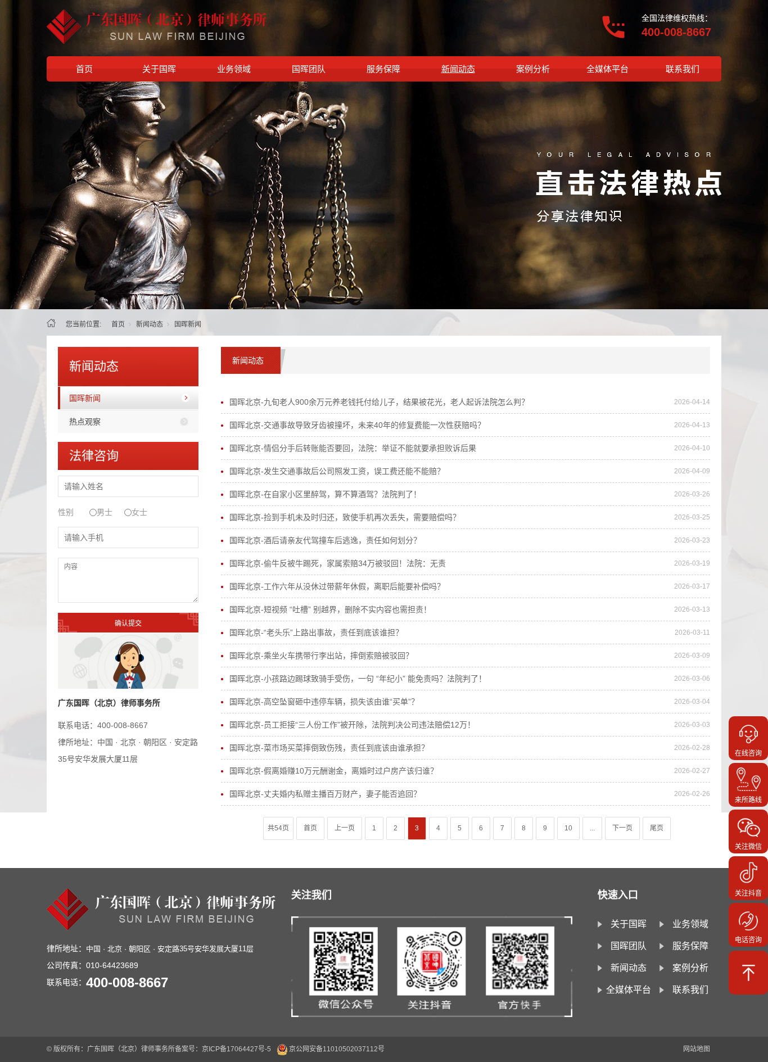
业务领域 (234, 69)
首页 (84, 69)
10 (568, 828)
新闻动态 (458, 69)
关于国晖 (159, 69)
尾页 (656, 828)
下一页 (622, 828)
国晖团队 (309, 69)
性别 (66, 512)
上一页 (345, 828)
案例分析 (533, 69)
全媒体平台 (607, 69)
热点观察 (85, 421)
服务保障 (383, 69)
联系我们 (682, 69)
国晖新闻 (85, 398)
